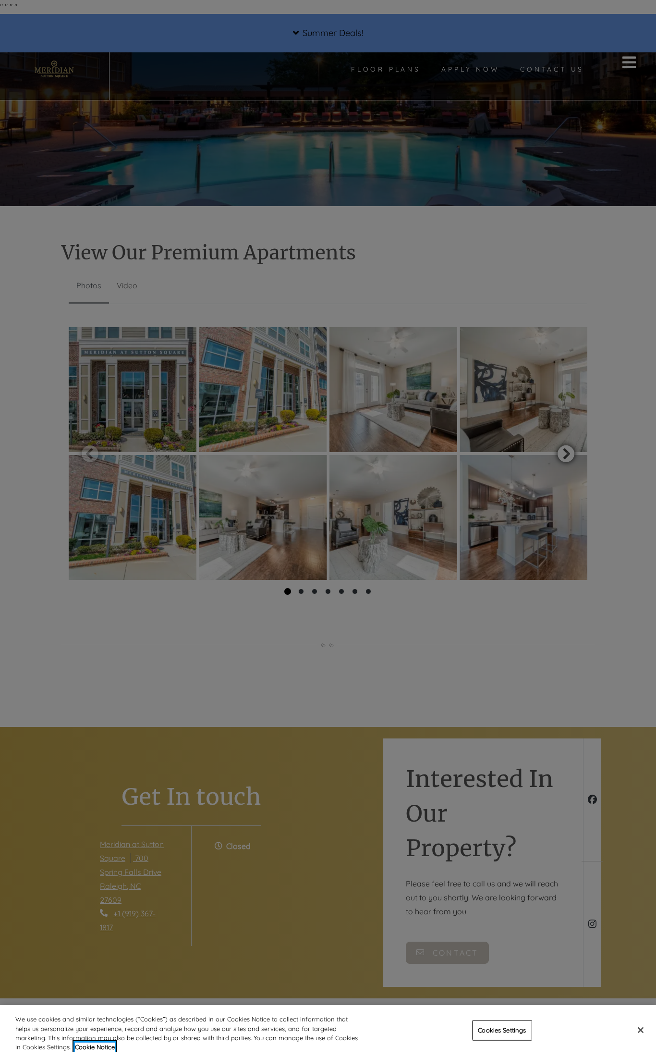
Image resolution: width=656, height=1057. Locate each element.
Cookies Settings (502, 1030)
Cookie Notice (95, 1047)
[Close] (640, 1030)
